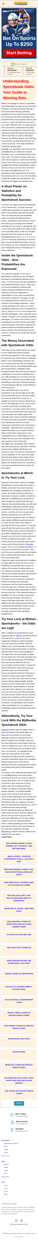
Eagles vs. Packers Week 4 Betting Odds (19, 988)
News (3, 1161)
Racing (6, 1170)
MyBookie (5, 730)
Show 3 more (5, 1156)
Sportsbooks (5, 1140)
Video (5, 1194)
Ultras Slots (27, 72)
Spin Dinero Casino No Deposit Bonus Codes (19, 1027)
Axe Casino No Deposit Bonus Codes (19, 1092)
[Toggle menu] (3, 4)
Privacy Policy (19, 1237)
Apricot (6, 1152)
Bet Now (19, 1103)
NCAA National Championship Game (19, 1001)
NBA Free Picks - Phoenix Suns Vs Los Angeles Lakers (19, 884)
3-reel (5, 1185)
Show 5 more (5, 1176)
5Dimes (19, 636)
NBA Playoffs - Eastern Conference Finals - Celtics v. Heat (19, 859)
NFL (5, 1173)
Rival (5, 1146)
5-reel (5, 1188)
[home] (21, 5)
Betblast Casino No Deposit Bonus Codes (19, 1066)
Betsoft (6, 1149)
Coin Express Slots (10, 72)
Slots (3, 1182)
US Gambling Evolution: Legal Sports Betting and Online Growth (19, 1080)
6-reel (5, 1191)
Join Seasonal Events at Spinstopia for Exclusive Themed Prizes (19, 924)
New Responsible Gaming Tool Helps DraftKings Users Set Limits (19, 872)
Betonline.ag (6, 831)
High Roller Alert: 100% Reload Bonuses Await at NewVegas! (19, 898)
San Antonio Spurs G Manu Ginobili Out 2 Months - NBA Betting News (19, 846)
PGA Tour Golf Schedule (19, 948)
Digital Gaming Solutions (11, 1143)
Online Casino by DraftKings (19, 974)
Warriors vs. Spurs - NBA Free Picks (19, 910)
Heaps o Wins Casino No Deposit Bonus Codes (19, 1014)
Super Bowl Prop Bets (19, 1039)
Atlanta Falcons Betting (19, 935)
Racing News (19, 1052)
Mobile (6, 1167)
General (6, 1164)
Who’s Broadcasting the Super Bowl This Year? (19, 962)
